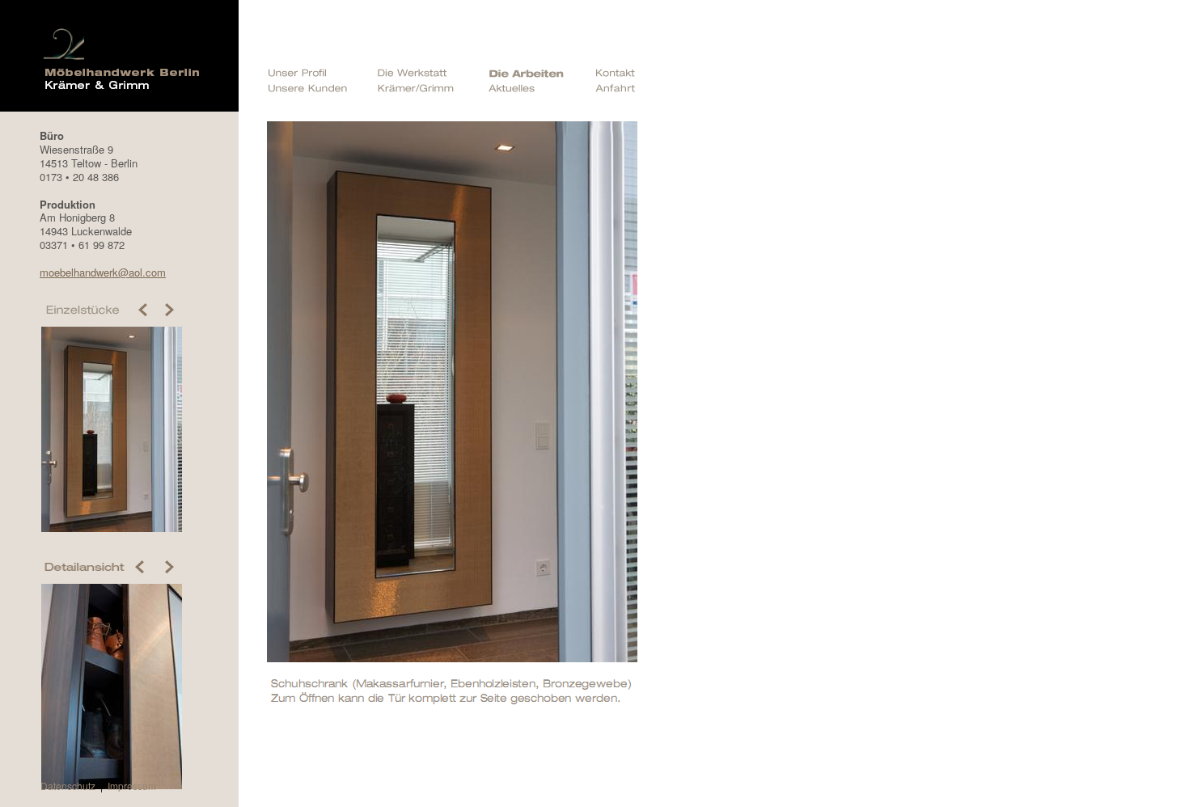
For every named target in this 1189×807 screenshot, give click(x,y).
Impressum (132, 785)
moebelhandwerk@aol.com (103, 272)
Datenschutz (67, 785)
